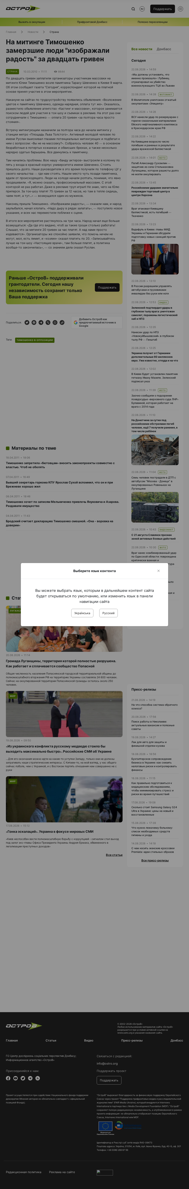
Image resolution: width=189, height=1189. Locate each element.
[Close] (158, 571)
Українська (82, 613)
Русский (108, 613)
